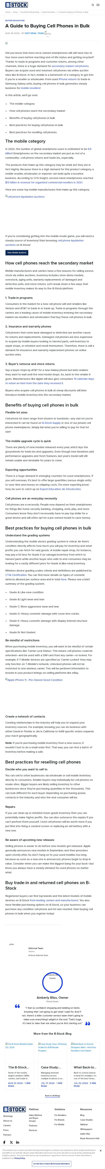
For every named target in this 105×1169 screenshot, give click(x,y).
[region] (52, 1157)
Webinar (84, 1124)
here (64, 579)
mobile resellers (30, 88)
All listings (8, 1116)
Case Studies (86, 1120)
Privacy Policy (19, 1158)
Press (6, 1130)
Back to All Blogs (52, 1096)
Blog (82, 1115)
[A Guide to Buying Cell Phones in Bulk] (52, 43)
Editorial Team (34, 33)
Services (33, 1130)
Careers (7, 1125)
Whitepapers (86, 1129)
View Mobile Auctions (16, 253)
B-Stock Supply (51, 423)
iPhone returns (68, 79)
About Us (7, 1121)
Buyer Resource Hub (89, 1138)
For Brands (60, 1120)
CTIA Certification (16, 575)
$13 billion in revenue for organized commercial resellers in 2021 (43, 182)
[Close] (101, 1151)
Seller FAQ (85, 1134)
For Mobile (59, 1124)
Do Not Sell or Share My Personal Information (51, 1164)
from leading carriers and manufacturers (54, 900)
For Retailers (60, 1115)
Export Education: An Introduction (60, 489)
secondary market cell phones (70, 66)
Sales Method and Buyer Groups (35, 1118)
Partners (7, 1135)
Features (33, 1126)
